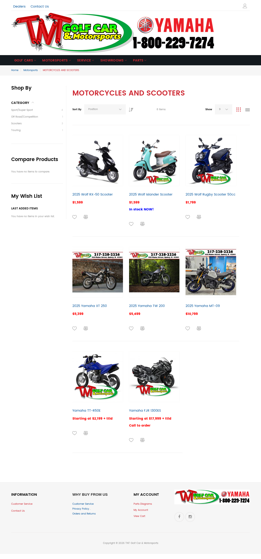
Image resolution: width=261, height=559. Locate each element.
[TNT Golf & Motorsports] (113, 33)
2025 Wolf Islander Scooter (151, 194)
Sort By (76, 109)
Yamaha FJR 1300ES (145, 410)
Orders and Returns (84, 514)
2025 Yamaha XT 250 (89, 306)
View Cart (139, 516)
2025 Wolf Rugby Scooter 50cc (211, 194)
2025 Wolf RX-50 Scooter (92, 194)
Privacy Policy (80, 509)
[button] (74, 217)
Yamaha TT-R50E (86, 410)
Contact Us (40, 6)
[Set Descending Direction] (130, 108)
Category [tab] (20, 102)
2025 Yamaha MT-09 (203, 306)
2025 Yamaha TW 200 (147, 306)
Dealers (19, 6)
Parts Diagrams (143, 504)
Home (14, 70)
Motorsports (30, 70)
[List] (247, 110)
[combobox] (105, 109)
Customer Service (21, 504)
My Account (141, 510)
